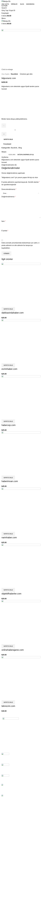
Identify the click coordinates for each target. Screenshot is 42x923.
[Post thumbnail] (5, 756)
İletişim (6, 742)
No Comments (25, 759)
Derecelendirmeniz (9, 189)
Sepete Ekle (8, 139)
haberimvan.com (10, 481)
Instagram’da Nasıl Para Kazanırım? (24, 775)
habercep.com (8, 425)
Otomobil (5, 839)
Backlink (14, 74)
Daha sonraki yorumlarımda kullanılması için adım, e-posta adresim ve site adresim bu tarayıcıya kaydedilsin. (21, 245)
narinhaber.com (9, 537)
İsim (4, 221)
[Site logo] (6, 1)
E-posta (5, 231)
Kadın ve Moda (7, 820)
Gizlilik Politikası (10, 731)
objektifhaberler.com (11, 593)
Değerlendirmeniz (8, 197)
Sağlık (4, 835)
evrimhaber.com (9, 369)
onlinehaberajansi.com (13, 650)
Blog (20, 148)
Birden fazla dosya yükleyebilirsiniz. (14, 119)
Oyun (3, 846)
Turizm (4, 842)
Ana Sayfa (5, 74)
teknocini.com (8, 706)
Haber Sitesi (6, 816)
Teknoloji (5, 827)
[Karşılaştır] (4, 304)
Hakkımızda (8, 738)
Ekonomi (5, 831)
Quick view (9, 304)
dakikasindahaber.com (13, 312)
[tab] (11, 155)
